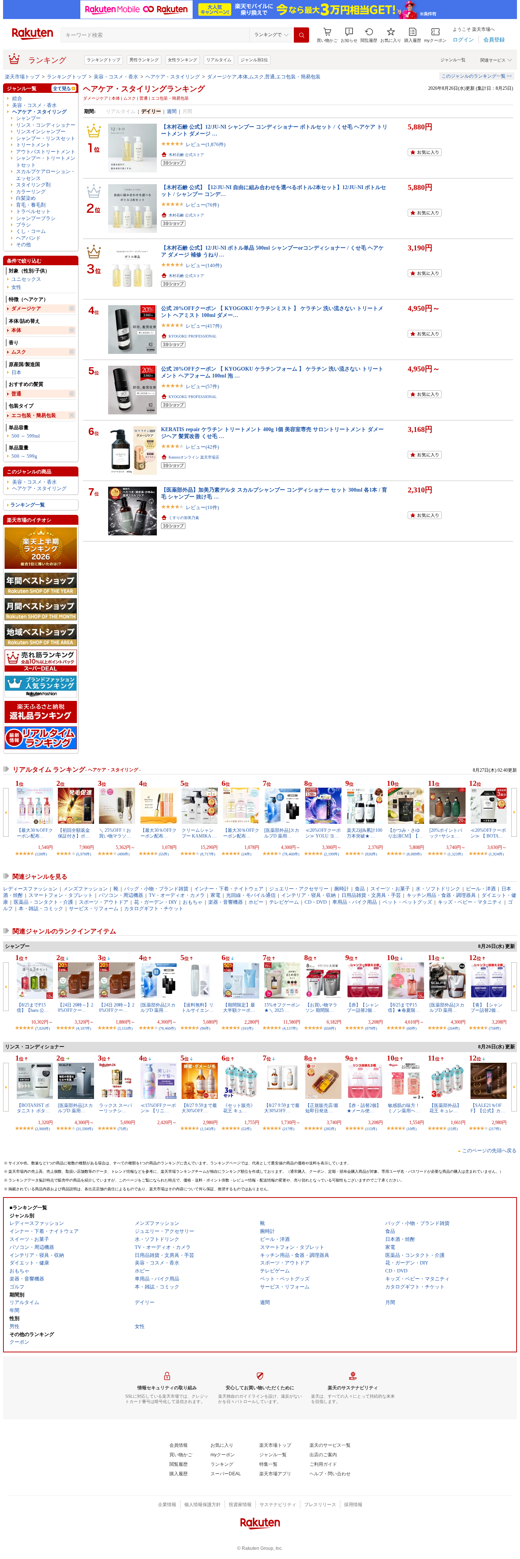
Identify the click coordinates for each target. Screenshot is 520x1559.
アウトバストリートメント (45, 151)
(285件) (330, 1129)
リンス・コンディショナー (45, 125)
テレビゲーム (284, 902)
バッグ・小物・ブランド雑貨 (156, 889)
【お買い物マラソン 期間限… (321, 1007)
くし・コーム (31, 231)
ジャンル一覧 (453, 59)
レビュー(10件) (202, 507)
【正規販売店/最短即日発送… (321, 1108)
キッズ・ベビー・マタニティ (470, 902)
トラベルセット (33, 211)
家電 (215, 895)
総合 (17, 98)
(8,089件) (414, 854)
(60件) (411, 1028)
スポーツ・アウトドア (103, 902)
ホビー (256, 902)
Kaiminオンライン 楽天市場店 (194, 457)
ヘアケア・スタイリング (172, 77)
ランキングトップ (103, 59)
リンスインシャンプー (40, 131)
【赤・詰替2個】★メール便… (364, 1108)
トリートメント (33, 145)
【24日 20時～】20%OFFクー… (75, 1007)
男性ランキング (144, 59)
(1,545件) (207, 1129)
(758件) (495, 1028)
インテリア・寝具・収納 (308, 895)
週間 (172, 111)
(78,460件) (290, 854)
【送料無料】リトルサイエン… (198, 1007)
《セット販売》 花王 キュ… (241, 1108)
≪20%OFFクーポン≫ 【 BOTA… (488, 833)
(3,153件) (125, 1028)
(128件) (41, 854)
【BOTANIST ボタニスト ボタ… (33, 1108)
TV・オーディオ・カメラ (177, 895)
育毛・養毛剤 (31, 205)
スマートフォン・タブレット (61, 895)
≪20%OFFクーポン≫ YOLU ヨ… (323, 833)
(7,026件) (42, 1028)
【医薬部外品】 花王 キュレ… (445, 1108)
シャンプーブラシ (36, 218)
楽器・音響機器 (225, 902)
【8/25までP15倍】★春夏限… (404, 1007)
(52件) (246, 1129)
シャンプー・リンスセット (45, 138)
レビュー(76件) (202, 205)
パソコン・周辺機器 (121, 895)
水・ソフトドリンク (438, 889)
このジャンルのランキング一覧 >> (477, 76)
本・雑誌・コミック (41, 908)
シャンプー (28, 118)
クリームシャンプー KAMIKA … (199, 833)
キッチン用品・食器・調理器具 (441, 895)
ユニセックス (26, 279)
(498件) (123, 854)
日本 (16, 372)
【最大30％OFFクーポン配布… (35, 833)
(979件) (371, 1028)
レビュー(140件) (204, 265)
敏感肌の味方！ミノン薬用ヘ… (404, 1108)
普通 (16, 394)
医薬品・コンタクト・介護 (43, 902)
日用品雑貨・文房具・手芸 (371, 895)
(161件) (247, 1028)
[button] (349, 35)
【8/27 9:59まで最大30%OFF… (199, 1108)
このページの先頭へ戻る (489, 1150)
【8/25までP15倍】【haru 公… (33, 1007)
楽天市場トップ (22, 77)
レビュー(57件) (202, 386)
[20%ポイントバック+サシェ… (445, 833)
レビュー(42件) (202, 447)
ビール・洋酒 (481, 889)
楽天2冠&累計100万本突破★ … (364, 833)
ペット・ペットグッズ (407, 902)
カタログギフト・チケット (153, 908)
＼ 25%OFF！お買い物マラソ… (115, 833)
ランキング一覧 (27, 505)
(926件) (371, 854)
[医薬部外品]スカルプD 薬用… (281, 833)
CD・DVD (316, 902)
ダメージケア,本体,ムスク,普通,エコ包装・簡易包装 (264, 77)
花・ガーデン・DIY (155, 902)
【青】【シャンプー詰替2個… (486, 1007)
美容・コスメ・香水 (116, 77)
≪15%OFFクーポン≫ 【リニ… (158, 1108)
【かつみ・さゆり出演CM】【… (405, 833)
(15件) (453, 1129)
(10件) (411, 1129)
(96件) (205, 1028)
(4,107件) (83, 1028)
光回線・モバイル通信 (251, 895)
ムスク (18, 352)
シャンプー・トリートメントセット (45, 161)
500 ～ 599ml (25, 436)
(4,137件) (289, 1028)
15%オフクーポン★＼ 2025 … (282, 1007)
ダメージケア (26, 308)
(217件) (288, 1129)
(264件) (453, 1028)
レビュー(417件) (204, 326)
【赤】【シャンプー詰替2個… (363, 1007)
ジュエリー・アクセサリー (299, 889)
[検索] (301, 35)
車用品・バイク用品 (354, 902)
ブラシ (23, 225)
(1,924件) (496, 854)
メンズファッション (85, 889)
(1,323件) (455, 854)
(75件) (123, 1129)
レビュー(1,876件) (205, 144)
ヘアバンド (28, 238)
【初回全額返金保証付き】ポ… (74, 833)
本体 (16, 330)
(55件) (164, 854)
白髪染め (26, 198)
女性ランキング (182, 59)
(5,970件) (83, 854)
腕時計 (341, 889)
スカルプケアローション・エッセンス (45, 175)
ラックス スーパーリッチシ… (115, 1108)
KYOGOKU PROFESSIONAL (193, 336)
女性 (16, 287)
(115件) (371, 1129)
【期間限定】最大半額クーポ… (239, 1007)
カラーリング (31, 191)
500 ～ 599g (24, 456)
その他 (23, 244)
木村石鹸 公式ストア (186, 155)
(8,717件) (207, 854)
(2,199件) (331, 854)
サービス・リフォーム (93, 908)
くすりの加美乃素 (184, 518)
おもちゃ (193, 902)
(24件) (246, 854)
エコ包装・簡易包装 (33, 415)
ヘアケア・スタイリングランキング (144, 88)
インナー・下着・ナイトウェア (228, 889)
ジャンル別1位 (254, 59)
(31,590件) (84, 1129)
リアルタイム (218, 59)
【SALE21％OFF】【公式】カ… (488, 1108)
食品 (360, 889)
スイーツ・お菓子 (390, 889)
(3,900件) (42, 1129)
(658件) (330, 1028)
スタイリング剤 (33, 185)
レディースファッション (30, 889)
